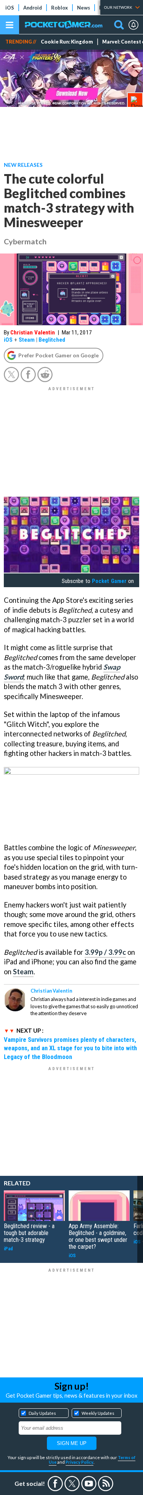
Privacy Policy (79, 1461)
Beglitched (52, 339)
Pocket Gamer (109, 581)
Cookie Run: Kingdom (67, 42)
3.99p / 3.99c (105, 952)
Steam (27, 339)
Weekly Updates (98, 1413)
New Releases (23, 164)
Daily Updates (42, 1413)
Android (32, 8)
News (83, 8)
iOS (9, 8)
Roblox (59, 8)
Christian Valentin (32, 332)
